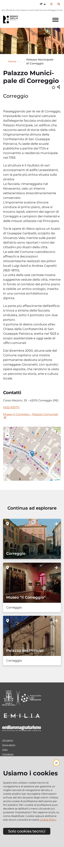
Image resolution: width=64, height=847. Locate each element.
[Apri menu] (55, 20)
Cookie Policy (48, 819)
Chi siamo (7, 740)
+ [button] (7, 431)
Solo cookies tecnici (26, 831)
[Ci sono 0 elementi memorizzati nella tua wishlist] (51, 3)
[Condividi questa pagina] (58, 87)
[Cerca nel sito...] (59, 4)
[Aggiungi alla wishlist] (53, 87)
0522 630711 (11, 407)
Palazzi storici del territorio (21, 61)
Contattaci (8, 754)
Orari (5, 749)
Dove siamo (8, 745)
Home (12, 61)
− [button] (7, 435)
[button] (43, 4)
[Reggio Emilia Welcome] (12, 19)
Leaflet (57, 479)
